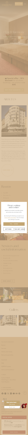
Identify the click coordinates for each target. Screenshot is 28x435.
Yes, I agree (14, 224)
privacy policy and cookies (10, 217)
